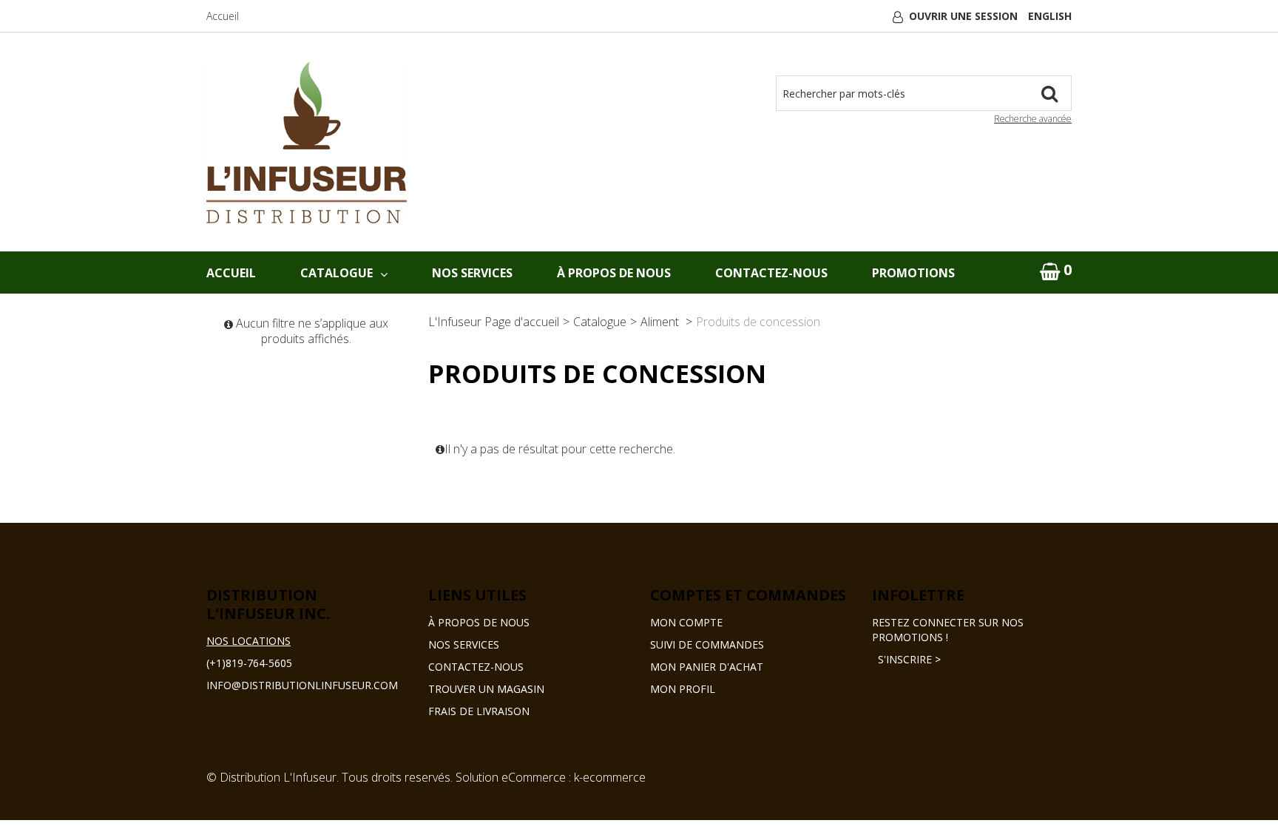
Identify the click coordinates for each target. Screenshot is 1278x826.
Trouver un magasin (486, 689)
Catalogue (336, 273)
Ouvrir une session (963, 16)
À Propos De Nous (614, 273)
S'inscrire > (906, 659)
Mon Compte (686, 622)
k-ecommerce (610, 777)
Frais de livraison (479, 711)
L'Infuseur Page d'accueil (493, 322)
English (1050, 16)
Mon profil (682, 689)
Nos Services (472, 273)
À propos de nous (479, 622)
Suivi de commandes (707, 644)
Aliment (661, 322)
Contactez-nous (476, 667)
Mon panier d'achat (706, 667)
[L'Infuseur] (306, 142)
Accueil (222, 16)
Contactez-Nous (771, 273)
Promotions (913, 273)
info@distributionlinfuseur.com (302, 685)
